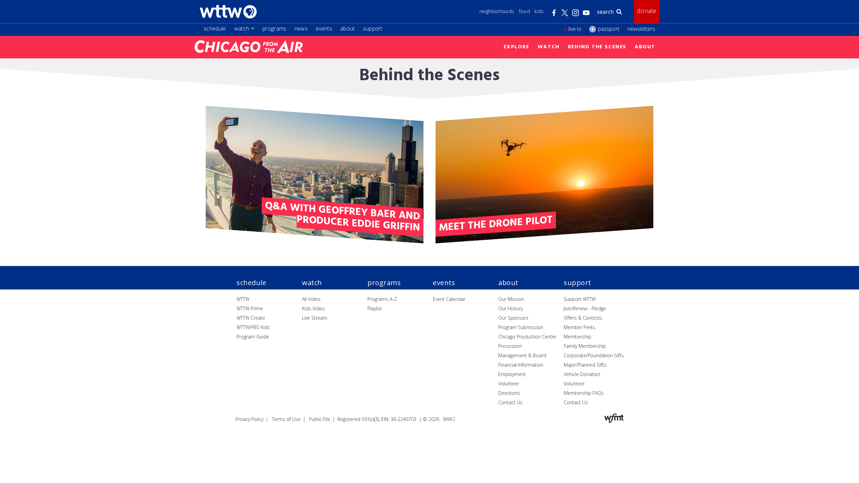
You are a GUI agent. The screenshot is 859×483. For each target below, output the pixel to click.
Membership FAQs (584, 393)
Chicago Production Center (527, 336)
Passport (608, 29)
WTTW (243, 299)
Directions (509, 393)
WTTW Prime (250, 308)
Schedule (215, 28)
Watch (241, 28)
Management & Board (522, 355)
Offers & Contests (583, 318)
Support (373, 28)
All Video (311, 299)
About (347, 28)
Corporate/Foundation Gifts (594, 355)
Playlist (374, 308)
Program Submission (520, 327)
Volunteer (508, 383)
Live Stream (314, 318)
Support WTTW (580, 299)
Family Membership (585, 346)
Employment (512, 374)
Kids (539, 11)
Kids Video (313, 308)
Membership (577, 336)
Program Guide (253, 336)
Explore (516, 47)
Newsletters (641, 29)
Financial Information (520, 365)
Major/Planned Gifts (585, 365)
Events (324, 28)
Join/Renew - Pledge (585, 308)
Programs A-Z (382, 299)
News (301, 28)
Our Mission (511, 299)
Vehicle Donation (582, 374)
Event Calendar (449, 299)
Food (524, 11)
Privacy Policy (249, 419)
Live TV (574, 29)
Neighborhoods (496, 11)
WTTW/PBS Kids (253, 327)
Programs (274, 28)
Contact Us (510, 402)
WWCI (449, 419)
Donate (646, 11)
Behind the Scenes (597, 47)
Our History (510, 308)
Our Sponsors (513, 318)
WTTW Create (251, 318)
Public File (319, 419)
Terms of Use (286, 419)
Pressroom (510, 346)
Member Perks (579, 327)
